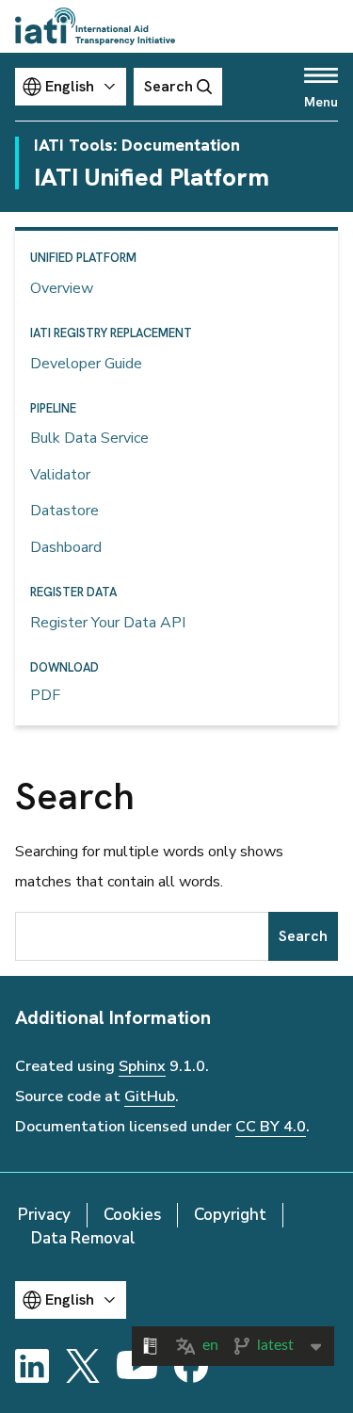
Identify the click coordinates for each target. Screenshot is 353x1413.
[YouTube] (137, 1366)
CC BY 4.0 (270, 1126)
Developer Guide (86, 363)
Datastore (64, 510)
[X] (83, 1366)
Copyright (230, 1215)
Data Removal (83, 1238)
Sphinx (142, 1066)
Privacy (44, 1215)
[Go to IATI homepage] (95, 26)
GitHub (149, 1096)
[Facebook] (191, 1366)
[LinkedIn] (32, 1366)
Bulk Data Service (89, 438)
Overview (61, 288)
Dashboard (66, 547)
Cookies (132, 1215)
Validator (60, 474)
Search (303, 936)
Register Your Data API (107, 622)
